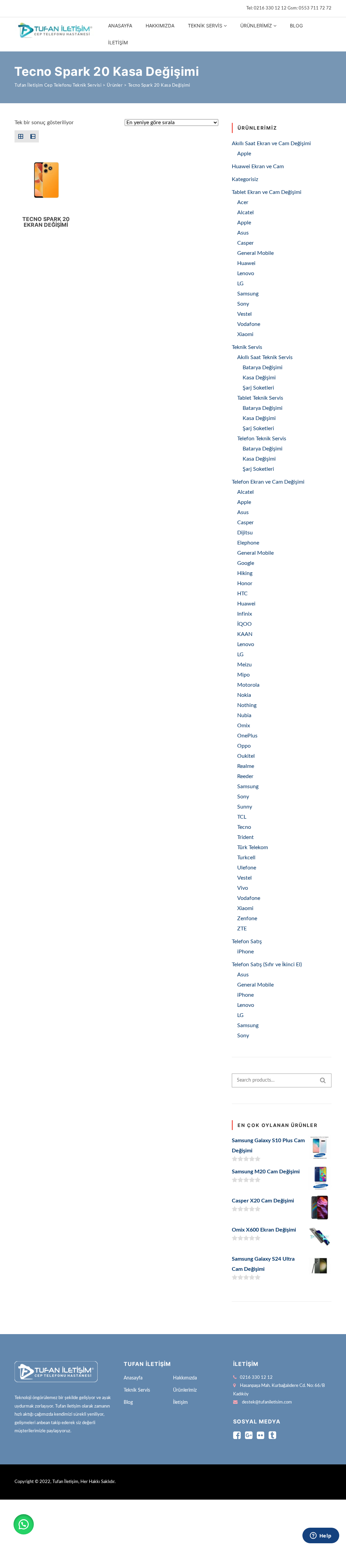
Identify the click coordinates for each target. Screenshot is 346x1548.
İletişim (118, 42)
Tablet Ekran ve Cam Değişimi (266, 192)
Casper (245, 243)
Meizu (244, 664)
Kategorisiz (245, 179)
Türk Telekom (252, 847)
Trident (245, 837)
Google (245, 563)
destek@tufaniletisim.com (267, 1402)
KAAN (244, 634)
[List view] (33, 136)
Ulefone (246, 867)
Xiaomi (245, 334)
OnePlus (247, 735)
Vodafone (248, 324)
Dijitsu (245, 532)
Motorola (248, 685)
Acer (242, 202)
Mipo (243, 675)
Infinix (244, 614)
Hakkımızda (160, 25)
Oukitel (246, 756)
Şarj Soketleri (258, 388)
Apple (244, 153)
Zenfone (247, 918)
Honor (244, 583)
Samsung (247, 293)
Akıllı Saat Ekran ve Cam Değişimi (271, 143)
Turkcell (246, 857)
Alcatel (245, 212)
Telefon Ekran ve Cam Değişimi (268, 482)
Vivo (242, 888)
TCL (241, 817)
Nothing (246, 705)
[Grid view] (21, 136)
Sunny (244, 807)
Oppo (244, 746)
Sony (243, 304)
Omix (243, 725)
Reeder (245, 776)
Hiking (244, 573)
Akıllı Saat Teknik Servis (265, 357)
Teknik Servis (205, 25)
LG (240, 283)
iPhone (245, 951)
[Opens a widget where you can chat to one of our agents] (320, 1536)
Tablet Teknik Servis (260, 398)
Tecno (244, 827)
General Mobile (255, 253)
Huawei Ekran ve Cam (258, 166)
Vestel (244, 314)
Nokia (244, 695)
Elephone (248, 543)
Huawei (246, 263)
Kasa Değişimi (259, 377)
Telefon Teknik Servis (261, 438)
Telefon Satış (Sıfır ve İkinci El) (267, 964)
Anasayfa (120, 25)
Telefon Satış (247, 941)
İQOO (244, 624)
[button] (24, 1524)
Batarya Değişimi (262, 367)
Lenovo (245, 273)
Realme (245, 766)
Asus (243, 233)
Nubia (244, 715)
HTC (242, 593)
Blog (296, 25)
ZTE (242, 928)
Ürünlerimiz (256, 25)
